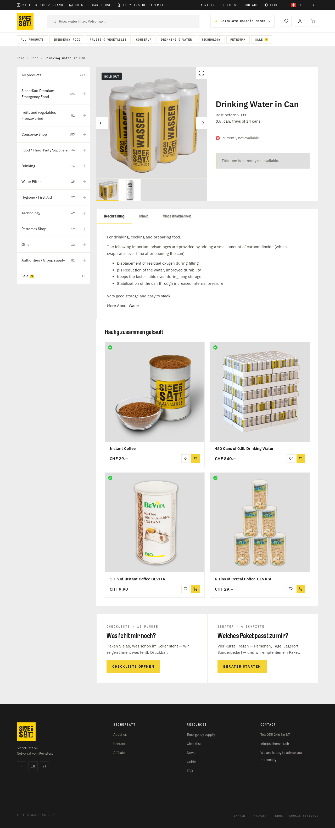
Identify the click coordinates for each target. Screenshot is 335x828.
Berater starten (242, 666)
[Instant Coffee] (154, 392)
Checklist (229, 5)
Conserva (144, 39)
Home (21, 58)
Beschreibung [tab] (114, 216)
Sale (259, 39)
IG (33, 766)
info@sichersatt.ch (274, 744)
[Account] (300, 21)
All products (32, 39)
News (191, 752)
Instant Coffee (123, 448)
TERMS (278, 816)
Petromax (238, 39)
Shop (34, 58)
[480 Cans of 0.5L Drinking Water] (260, 392)
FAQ (190, 771)
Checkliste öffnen (133, 666)
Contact (251, 5)
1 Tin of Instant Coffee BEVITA (137, 578)
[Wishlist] (286, 21)
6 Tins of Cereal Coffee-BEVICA (243, 578)
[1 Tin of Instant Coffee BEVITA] (154, 522)
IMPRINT (240, 816)
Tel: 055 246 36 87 (275, 734)
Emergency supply (201, 734)
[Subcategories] (85, 94)
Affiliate (119, 752)
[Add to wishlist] (185, 458)
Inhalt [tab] (143, 216)
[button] (301, 458)
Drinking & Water (176, 39)
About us (120, 734)
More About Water (123, 305)
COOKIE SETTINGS (303, 816)
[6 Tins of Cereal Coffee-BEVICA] (260, 522)
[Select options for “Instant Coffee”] (195, 458)
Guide (191, 762)
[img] (110, 347)
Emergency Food (67, 39)
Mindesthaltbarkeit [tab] (177, 216)
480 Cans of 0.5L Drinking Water (244, 448)
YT (44, 766)
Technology (211, 39)
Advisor (207, 5)
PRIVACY (260, 816)
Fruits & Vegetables (108, 39)
